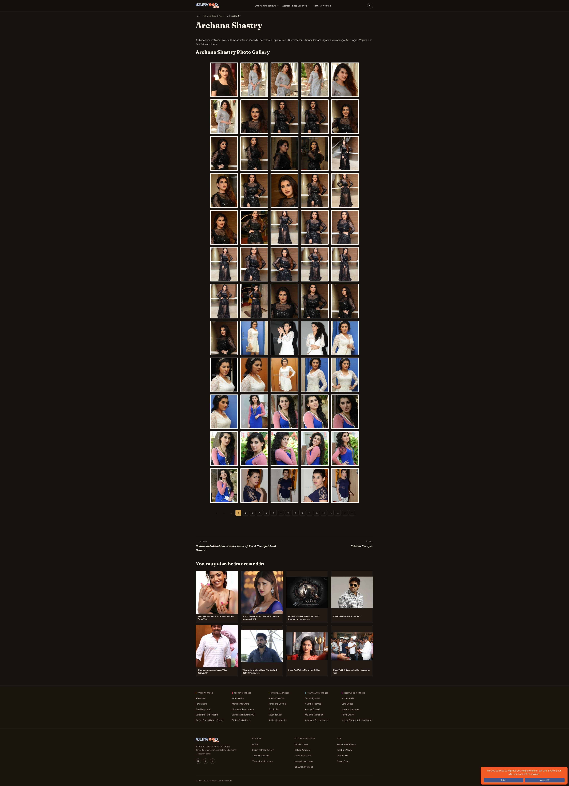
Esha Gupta (347, 703)
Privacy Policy (343, 761)
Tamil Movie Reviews (262, 761)
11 (309, 513)
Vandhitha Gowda (277, 703)
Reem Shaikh (348, 714)
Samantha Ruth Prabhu (207, 714)
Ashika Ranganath (277, 720)
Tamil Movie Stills (322, 5)
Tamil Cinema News (346, 744)
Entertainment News (265, 5)
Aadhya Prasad (312, 709)
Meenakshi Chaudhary (243, 709)
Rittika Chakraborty (241, 720)
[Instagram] (212, 761)
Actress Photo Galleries (294, 5)
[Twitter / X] (205, 761)
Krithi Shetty (238, 698)
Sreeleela (273, 709)
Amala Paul (201, 698)
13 (324, 513)
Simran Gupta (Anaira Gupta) (209, 720)
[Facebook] (198, 761)
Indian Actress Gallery (263, 749)
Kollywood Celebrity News (213, 16)
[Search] (370, 5)
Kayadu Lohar (275, 714)
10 (302, 513)
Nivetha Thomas (313, 703)
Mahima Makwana (240, 703)
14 (331, 513)
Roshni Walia (348, 698)
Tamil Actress (301, 744)
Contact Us (342, 755)
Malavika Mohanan (314, 714)
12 (317, 513)
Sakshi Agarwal (203, 709)
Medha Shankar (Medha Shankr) (357, 720)
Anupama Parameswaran (317, 720)
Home (198, 16)
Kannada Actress (303, 755)
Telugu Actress (302, 749)
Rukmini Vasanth (276, 698)
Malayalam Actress (304, 761)
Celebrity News (344, 749)
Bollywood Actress (304, 766)
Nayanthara (201, 703)
